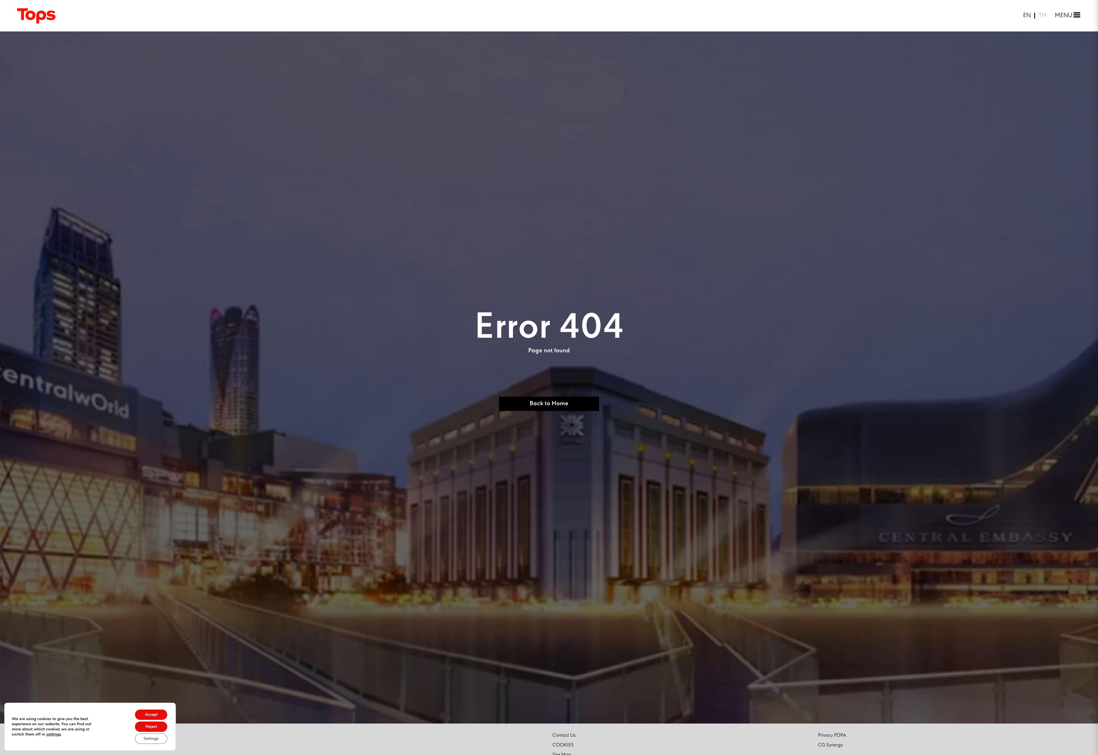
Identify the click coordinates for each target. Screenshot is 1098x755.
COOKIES (563, 745)
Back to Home (549, 403)
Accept (151, 714)
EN (1027, 16)
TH (1042, 16)
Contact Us (564, 735)
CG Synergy (830, 745)
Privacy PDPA (832, 735)
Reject (151, 726)
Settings (151, 738)
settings (53, 734)
